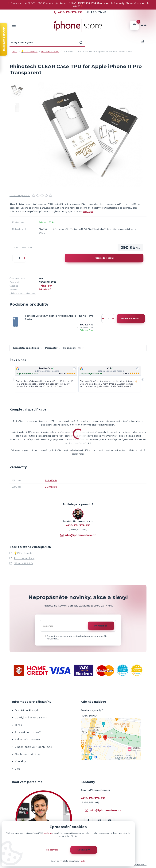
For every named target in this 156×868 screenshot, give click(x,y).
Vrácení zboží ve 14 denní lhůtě (34, 746)
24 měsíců (45, 289)
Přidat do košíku (104, 258)
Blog (18, 768)
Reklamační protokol (27, 739)
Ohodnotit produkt (20, 195)
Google (55, 371)
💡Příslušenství (29, 51)
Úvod (14, 51)
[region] (78, 379)
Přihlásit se (100, 625)
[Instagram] (99, 821)
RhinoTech (46, 286)
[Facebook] (88, 821)
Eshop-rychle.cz (138, 864)
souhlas (48, 833)
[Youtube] (110, 821)
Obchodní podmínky (27, 754)
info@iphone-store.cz (80, 535)
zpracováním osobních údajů (74, 636)
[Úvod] (78, 26)
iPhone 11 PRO (23, 563)
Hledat (81, 42)
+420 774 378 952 (70, 12)
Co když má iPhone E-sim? (31, 717)
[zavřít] (151, 4)
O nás (18, 725)
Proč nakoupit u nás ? (28, 732)
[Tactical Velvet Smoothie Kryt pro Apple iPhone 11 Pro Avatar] (15, 322)
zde (83, 861)
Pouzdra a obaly (50, 51)
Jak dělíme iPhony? (26, 710)
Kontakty (20, 761)
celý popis (88, 211)
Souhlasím (83, 849)
